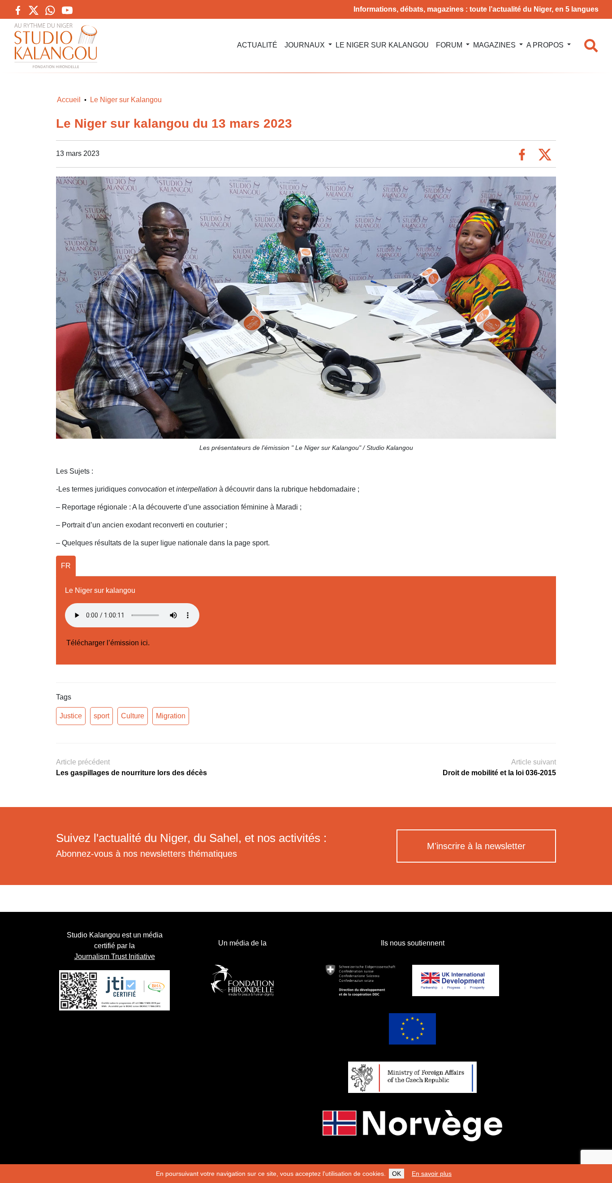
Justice (71, 716)
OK (396, 1173)
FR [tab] (66, 566)
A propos (545, 45)
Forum (449, 45)
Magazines (494, 45)
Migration (170, 716)
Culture (132, 716)
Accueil (69, 100)
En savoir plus (432, 1173)
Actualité (257, 45)
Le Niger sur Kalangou (382, 45)
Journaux (304, 45)
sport (101, 716)
